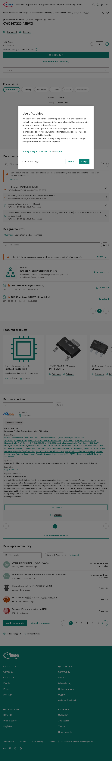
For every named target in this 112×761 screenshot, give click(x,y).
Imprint (59, 151)
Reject (71, 161)
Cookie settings (31, 161)
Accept (84, 161)
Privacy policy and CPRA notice (37, 151)
